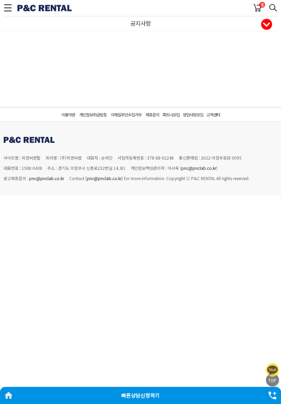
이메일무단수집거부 (126, 114)
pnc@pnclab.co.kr (198, 168)
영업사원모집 (193, 114)
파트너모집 (171, 114)
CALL (272, 395)
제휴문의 (152, 114)
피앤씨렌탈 (44, 8)
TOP (272, 380)
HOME (8, 395)
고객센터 (213, 114)
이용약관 (68, 114)
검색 (273, 8)
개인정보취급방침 (93, 114)
